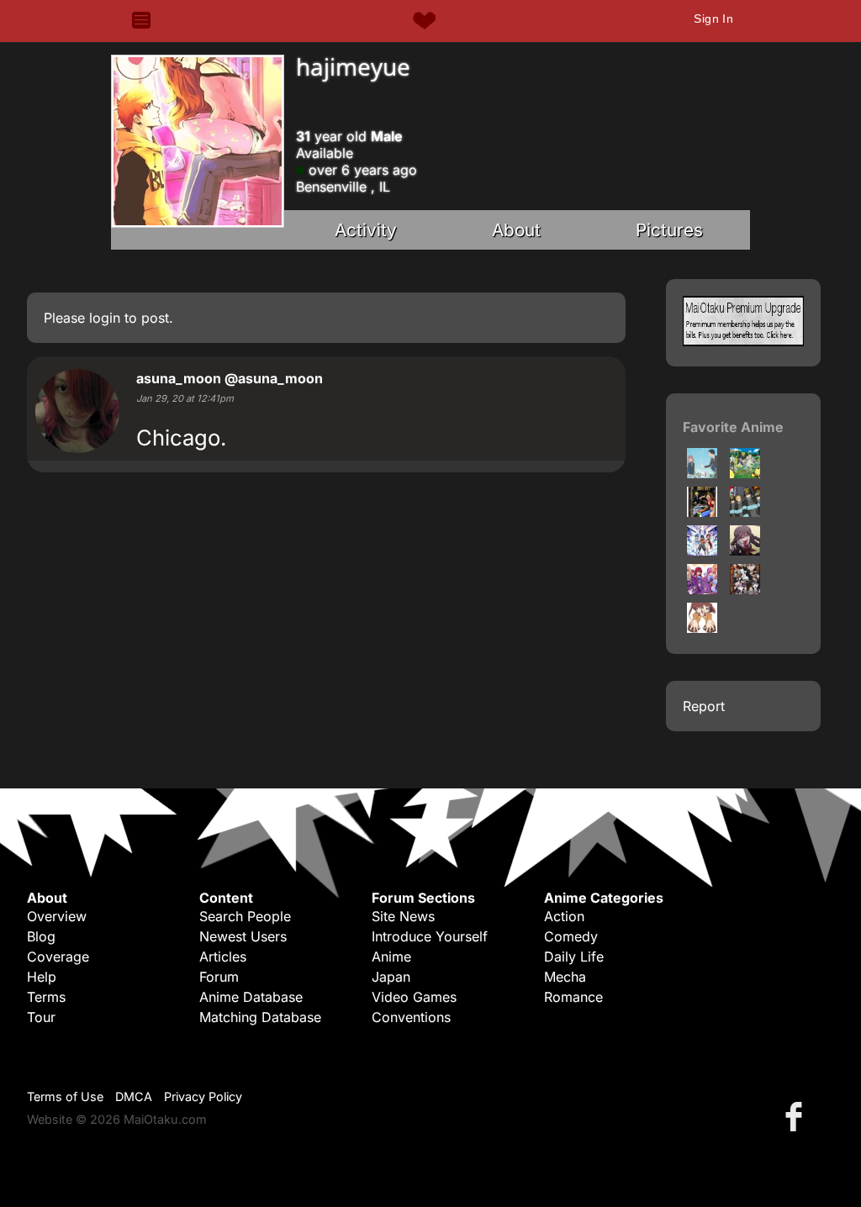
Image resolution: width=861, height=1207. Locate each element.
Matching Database (260, 1017)
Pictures (669, 229)
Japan (391, 976)
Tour (41, 1017)
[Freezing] (702, 589)
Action (564, 916)
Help (41, 976)
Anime (391, 956)
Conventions (411, 1017)
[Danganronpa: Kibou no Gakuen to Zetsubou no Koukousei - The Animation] (745, 589)
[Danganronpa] (745, 550)
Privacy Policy (203, 1096)
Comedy (571, 936)
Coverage (58, 956)
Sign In (713, 18)
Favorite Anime (733, 427)
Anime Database (251, 996)
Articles (222, 956)
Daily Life (574, 956)
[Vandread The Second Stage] (702, 550)
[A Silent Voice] (702, 473)
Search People (245, 916)
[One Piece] (702, 511)
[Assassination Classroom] (745, 473)
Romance (573, 996)
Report (704, 706)
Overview (57, 916)
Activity (366, 229)
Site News (403, 916)
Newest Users (243, 936)
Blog (41, 936)
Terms (46, 996)
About (516, 229)
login (104, 317)
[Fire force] (745, 511)
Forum (219, 976)
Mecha (565, 976)
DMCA (133, 1096)
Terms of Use (65, 1096)
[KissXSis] (702, 627)
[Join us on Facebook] (797, 1116)
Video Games (414, 996)
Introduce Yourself (430, 936)
